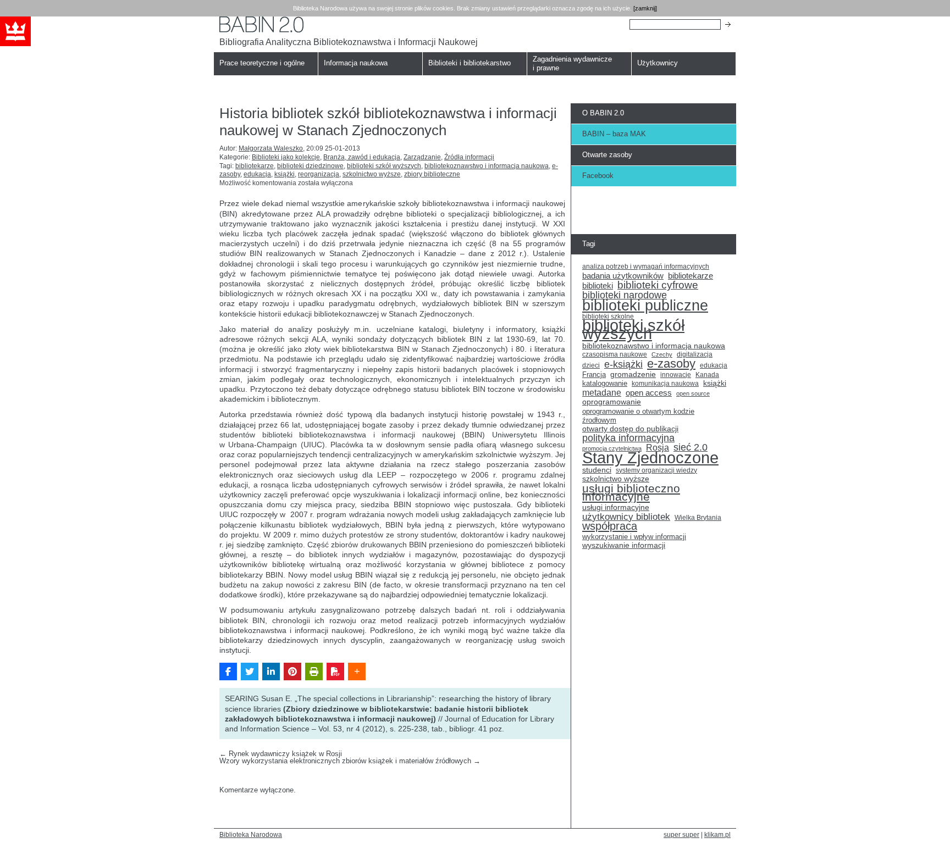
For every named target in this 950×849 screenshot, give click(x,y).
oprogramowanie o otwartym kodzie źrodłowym (638, 415)
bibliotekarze (254, 166)
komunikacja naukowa (665, 383)
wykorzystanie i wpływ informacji (634, 536)
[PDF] (335, 671)
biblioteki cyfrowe (657, 285)
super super (681, 834)
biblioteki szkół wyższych (384, 166)
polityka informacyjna (628, 438)
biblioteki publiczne (645, 305)
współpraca (609, 526)
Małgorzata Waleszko (271, 148)
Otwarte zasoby (607, 155)
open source (693, 393)
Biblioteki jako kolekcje (286, 157)
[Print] (314, 671)
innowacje (675, 374)
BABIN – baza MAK (614, 134)
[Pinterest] (292, 671)
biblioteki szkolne (608, 316)
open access (649, 393)
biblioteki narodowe (624, 295)
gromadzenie (633, 374)
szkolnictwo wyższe (372, 174)
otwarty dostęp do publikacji (630, 429)
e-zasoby (671, 363)
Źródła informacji (469, 157)
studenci (596, 470)
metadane (601, 393)
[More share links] (357, 671)
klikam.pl (717, 834)
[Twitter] (249, 671)
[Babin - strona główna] (348, 24)
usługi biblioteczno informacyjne (631, 492)
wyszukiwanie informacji (623, 545)
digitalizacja (694, 354)
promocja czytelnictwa (612, 448)
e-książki (623, 364)
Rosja (657, 447)
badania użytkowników (623, 275)
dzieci (591, 365)
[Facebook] (228, 671)
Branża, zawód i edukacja (361, 157)
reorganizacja (318, 174)
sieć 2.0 (690, 447)
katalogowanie (604, 383)
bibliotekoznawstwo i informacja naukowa (486, 166)
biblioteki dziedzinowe (310, 166)
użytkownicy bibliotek (626, 517)
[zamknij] (645, 8)
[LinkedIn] (271, 671)
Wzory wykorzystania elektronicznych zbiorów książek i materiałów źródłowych (349, 761)
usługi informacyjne (615, 507)
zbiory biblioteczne (432, 174)
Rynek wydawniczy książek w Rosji (280, 754)
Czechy (661, 354)
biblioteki (597, 285)
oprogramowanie (611, 402)
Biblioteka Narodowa (250, 834)
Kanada (707, 375)
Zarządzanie (422, 157)
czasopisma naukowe (614, 354)
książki (284, 174)
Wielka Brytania (698, 517)
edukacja (257, 174)
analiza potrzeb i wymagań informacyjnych (645, 266)
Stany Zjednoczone (650, 457)
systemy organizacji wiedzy (656, 470)
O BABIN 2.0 (603, 113)
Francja (594, 375)
